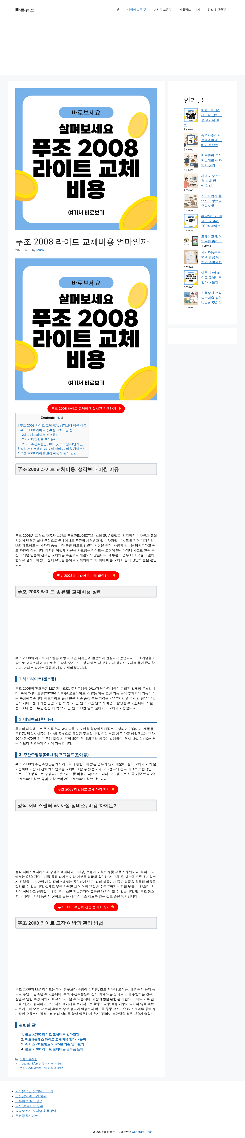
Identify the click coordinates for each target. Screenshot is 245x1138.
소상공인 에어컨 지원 (31, 1096)
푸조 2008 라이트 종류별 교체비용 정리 (46, 430)
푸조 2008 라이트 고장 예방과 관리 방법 (47, 453)
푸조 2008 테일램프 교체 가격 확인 (84, 789)
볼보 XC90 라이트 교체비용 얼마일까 (52, 1034)
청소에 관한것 (217, 9)
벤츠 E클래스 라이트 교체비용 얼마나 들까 (55, 1039)
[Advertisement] (122, 48)
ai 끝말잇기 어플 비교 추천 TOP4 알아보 (211, 221)
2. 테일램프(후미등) (38, 439)
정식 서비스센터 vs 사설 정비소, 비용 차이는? (50, 449)
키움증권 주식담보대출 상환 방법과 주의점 (211, 298)
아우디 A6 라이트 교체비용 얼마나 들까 (211, 277)
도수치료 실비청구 (28, 1101)
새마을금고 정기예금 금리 (34, 1091)
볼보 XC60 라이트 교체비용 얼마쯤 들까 (54, 1049)
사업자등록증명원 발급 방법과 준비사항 (211, 257)
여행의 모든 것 (136, 9)
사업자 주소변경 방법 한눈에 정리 (211, 180)
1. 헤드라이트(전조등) (39, 435)
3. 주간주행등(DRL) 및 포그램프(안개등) (52, 444)
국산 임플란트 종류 (29, 1106)
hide (59, 417)
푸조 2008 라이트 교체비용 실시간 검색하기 (84, 408)
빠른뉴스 (24, 9)
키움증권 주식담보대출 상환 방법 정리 (211, 160)
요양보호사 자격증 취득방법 (35, 1111)
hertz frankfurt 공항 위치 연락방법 (41, 1063)
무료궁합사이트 (26, 1116)
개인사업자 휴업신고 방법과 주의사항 (211, 201)
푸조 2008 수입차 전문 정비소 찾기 (84, 907)
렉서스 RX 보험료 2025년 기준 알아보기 (54, 1044)
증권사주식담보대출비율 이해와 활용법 (211, 140)
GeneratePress (142, 1132)
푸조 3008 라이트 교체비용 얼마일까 (42, 1067)
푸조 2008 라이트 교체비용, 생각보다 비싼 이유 (51, 425)
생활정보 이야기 (189, 9)
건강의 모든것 (163, 9)
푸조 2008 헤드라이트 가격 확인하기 (84, 576)
